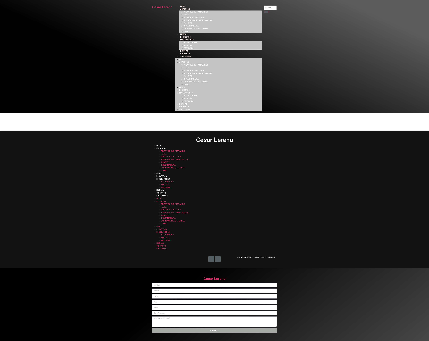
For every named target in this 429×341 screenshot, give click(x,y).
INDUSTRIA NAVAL (191, 26)
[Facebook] (211, 259)
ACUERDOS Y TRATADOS (194, 17)
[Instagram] (218, 259)
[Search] (266, 12)
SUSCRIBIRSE (185, 57)
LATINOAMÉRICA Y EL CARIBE (196, 29)
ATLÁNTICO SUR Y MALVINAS (196, 12)
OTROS (187, 31)
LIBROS (183, 34)
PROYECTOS (185, 37)
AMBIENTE (188, 23)
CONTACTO (185, 54)
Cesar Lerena (162, 7)
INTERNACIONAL (190, 43)
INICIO (182, 6)
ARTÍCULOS (185, 9)
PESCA (186, 15)
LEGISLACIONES (187, 40)
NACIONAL (188, 45)
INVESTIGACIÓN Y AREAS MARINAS (198, 20)
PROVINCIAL (189, 48)
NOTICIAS (184, 51)
